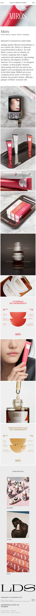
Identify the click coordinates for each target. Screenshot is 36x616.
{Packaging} (25, 34)
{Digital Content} (16, 34)
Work (2, 2)
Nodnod (13, 611)
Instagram (4, 606)
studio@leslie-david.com (10, 605)
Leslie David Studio (18, 2)
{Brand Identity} (6, 34)
